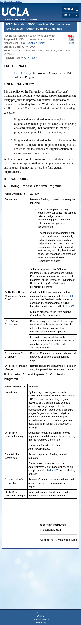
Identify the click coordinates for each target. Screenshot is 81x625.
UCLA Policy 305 (25, 73)
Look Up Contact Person (32, 43)
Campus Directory (41, 619)
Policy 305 (67, 296)
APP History (30, 58)
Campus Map (41, 623)
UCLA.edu (40, 612)
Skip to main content (11, 1)
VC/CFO (40, 616)
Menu (68, 15)
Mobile (69, 9)
